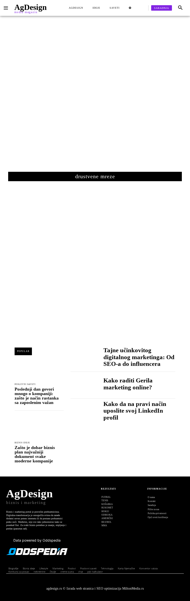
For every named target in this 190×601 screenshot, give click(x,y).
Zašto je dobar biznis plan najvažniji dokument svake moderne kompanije (35, 454)
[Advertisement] (95, 96)
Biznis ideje (22, 443)
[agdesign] (6, 8)
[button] (180, 8)
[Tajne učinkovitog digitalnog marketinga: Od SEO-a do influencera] (82, 358)
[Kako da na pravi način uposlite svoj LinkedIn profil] (82, 412)
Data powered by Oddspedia (37, 540)
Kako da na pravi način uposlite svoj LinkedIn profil (134, 411)
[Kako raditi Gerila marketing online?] (82, 385)
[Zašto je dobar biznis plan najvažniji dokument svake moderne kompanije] (39, 427)
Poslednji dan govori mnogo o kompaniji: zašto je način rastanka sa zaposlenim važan (37, 396)
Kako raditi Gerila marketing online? (128, 384)
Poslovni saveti (25, 384)
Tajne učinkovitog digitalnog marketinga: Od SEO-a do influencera (138, 357)
